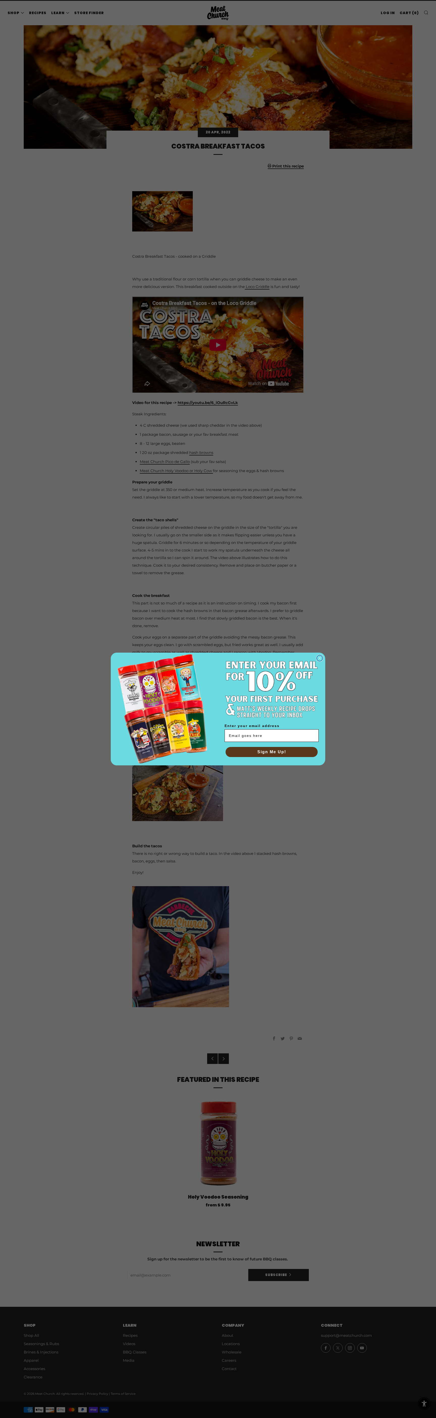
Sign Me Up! (271, 752)
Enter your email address (252, 726)
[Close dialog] (320, 658)
